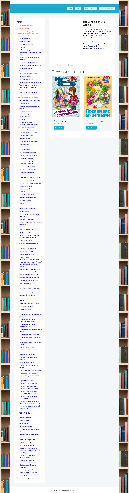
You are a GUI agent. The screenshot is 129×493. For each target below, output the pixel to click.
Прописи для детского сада (28, 383)
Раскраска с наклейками (27, 169)
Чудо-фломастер (25, 227)
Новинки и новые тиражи (26, 25)
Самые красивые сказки (27, 197)
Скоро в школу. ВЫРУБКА (28, 473)
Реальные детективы (26, 194)
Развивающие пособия (26, 298)
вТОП (74, 490)
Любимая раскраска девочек (29, 243)
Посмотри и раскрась (26, 158)
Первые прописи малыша (28, 373)
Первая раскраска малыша (28, 155)
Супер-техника (24, 211)
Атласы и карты (23, 28)
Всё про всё (23, 312)
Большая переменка (26, 135)
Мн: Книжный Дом (99, 48)
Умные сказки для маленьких (29, 434)
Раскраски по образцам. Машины (30, 178)
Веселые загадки (25, 232)
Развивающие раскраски (27, 161)
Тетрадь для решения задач (28, 62)
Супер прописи (24, 423)
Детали (70, 65)
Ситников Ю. (58, 123)
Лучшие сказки (24, 149)
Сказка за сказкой (25, 200)
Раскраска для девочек (27, 166)
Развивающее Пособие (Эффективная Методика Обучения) (27, 465)
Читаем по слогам (25, 442)
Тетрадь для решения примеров (30, 65)
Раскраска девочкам (26, 164)
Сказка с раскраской (26, 470)
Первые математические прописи (30, 370)
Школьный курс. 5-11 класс (28, 79)
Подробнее (59, 128)
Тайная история (24, 103)
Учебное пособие (25, 76)
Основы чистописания (26, 362)
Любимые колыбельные (27, 249)
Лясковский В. (92, 46)
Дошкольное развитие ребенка (29, 334)
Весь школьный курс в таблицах (30, 82)
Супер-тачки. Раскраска (27, 208)
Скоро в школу (24, 421)
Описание (60, 65)
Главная (70, 8)
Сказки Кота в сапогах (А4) (28, 272)
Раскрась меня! (24, 189)
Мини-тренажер (24, 39)
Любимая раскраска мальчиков (29, 246)
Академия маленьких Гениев (29, 303)
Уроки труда (23, 475)
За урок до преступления (62, 121)
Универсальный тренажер (28, 74)
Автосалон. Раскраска (26, 130)
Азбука (21, 301)
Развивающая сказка (26, 460)
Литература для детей (90, 8)
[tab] (60, 65)
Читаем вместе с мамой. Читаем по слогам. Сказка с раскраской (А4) (30, 288)
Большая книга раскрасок (28, 133)
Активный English (25, 114)
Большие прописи (25, 309)
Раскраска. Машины (26, 175)
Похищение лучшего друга (95, 121)
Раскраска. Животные (26, 172)
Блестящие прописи (26, 306)
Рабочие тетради (24, 50)
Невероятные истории (26, 254)
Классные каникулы (26, 144)
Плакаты (22, 47)
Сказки (21, 203)
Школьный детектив (26, 230)
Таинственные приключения (28, 280)
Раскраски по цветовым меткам (30, 183)
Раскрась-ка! (23, 192)
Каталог (78, 8)
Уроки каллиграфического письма (30, 437)
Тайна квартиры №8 (25, 283)
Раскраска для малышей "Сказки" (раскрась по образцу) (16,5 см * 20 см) (30, 264)
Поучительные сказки (26, 381)
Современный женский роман (29, 100)
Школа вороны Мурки (26, 445)
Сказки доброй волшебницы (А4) (30, 269)
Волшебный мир (24, 138)
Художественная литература (28, 98)
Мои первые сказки (26, 251)
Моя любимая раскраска (27, 152)
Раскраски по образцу (26, 180)
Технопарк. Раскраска (26, 219)
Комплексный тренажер (27, 36)
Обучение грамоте (25, 41)
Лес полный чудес (25, 240)
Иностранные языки (25, 111)
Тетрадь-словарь (25, 116)
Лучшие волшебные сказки (28, 147)
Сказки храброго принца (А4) (28, 275)
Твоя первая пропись (26, 426)
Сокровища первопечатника (28, 206)
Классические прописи (26, 347)
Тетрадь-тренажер (25, 68)
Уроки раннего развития (27, 440)
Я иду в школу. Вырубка (27, 478)
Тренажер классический (27, 71)
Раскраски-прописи (25, 186)
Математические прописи (27, 355)
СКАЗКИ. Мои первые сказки (29, 277)
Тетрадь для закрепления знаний (30, 90)
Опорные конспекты (26, 44)
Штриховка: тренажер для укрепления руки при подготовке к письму (30, 450)
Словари (22, 119)
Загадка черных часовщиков (28, 141)
